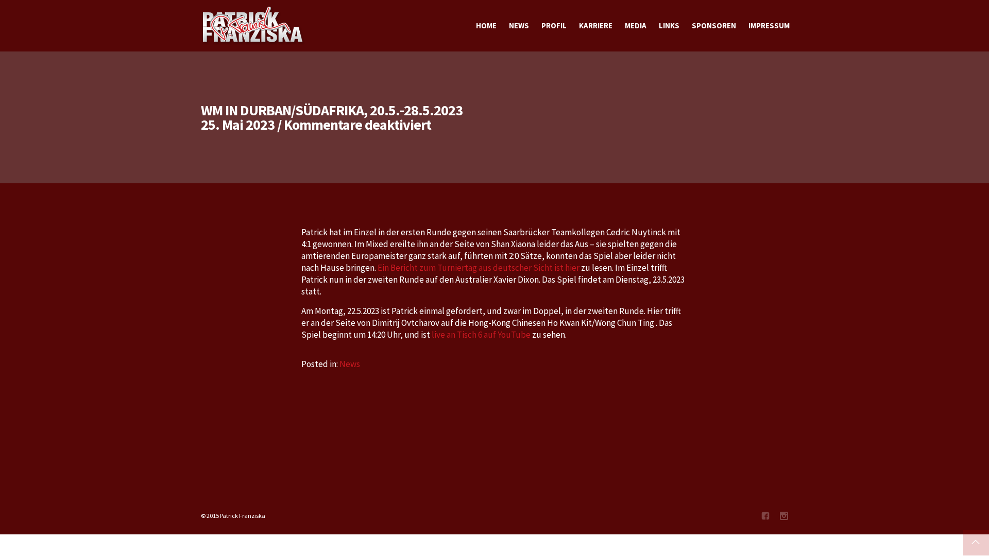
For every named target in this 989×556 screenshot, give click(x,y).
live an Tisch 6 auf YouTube (480, 334)
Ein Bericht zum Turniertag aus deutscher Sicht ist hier (478, 267)
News (349, 364)
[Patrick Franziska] (253, 25)
